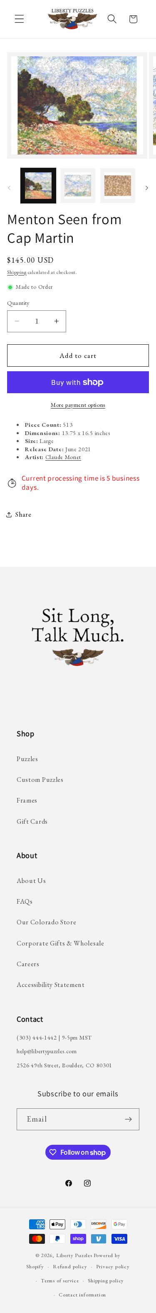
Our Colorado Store (46, 922)
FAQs (25, 901)
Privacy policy (113, 1266)
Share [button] (23, 514)
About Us (31, 880)
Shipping (16, 272)
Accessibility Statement (51, 984)
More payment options (78, 405)
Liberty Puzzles (74, 1255)
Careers (28, 964)
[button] (19, 19)
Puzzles (27, 758)
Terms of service (60, 1280)
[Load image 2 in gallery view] (77, 185)
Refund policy (70, 1266)
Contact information (82, 1294)
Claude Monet (63, 457)
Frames (27, 800)
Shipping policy (106, 1280)
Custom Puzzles (40, 779)
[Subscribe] (128, 1119)
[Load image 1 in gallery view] (38, 185)
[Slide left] (9, 188)
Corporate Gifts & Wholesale (60, 943)
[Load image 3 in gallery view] (117, 185)
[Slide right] (147, 188)
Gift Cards (32, 821)
